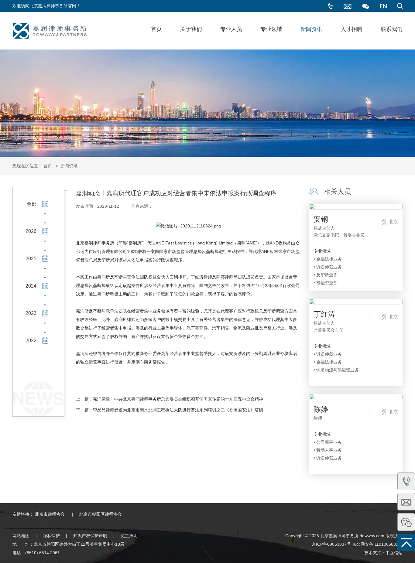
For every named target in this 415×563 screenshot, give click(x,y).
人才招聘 (351, 29)
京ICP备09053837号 (331, 544)
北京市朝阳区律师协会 (100, 514)
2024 (31, 285)
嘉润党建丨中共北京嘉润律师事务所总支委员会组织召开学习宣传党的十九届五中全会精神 (178, 399)
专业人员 (231, 29)
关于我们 (191, 29)
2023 (31, 313)
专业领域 (271, 29)
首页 (156, 29)
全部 (31, 203)
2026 (31, 231)
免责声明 (129, 535)
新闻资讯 (311, 29)
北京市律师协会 (50, 514)
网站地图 (20, 535)
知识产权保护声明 (90, 535)
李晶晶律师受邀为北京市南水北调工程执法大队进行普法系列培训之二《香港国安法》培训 (178, 410)
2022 (31, 340)
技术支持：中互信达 (383, 552)
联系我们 (392, 29)
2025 (31, 258)
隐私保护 (51, 535)
